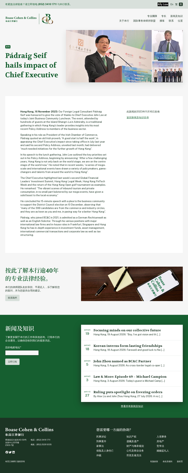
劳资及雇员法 (133, 455)
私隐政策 (154, 461)
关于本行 (124, 20)
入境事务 (162, 436)
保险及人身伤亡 (105, 450)
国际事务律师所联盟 (144, 20)
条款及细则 (167, 461)
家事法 (100, 446)
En (171, 4)
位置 (180, 20)
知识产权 (131, 436)
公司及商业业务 (135, 450)
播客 (162, 20)
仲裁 (98, 455)
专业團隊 (152, 16)
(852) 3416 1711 (47, 4)
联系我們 (12, 298)
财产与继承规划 (135, 446)
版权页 (180, 461)
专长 (163, 16)
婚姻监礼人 (163, 450)
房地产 (160, 441)
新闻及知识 (176, 16)
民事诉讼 (101, 436)
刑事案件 (101, 441)
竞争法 (160, 446)
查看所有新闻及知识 (132, 406)
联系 (171, 20)
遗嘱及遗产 (132, 441)
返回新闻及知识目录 (138, 117)
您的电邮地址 (13, 347)
